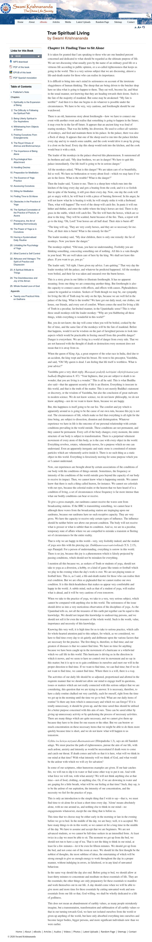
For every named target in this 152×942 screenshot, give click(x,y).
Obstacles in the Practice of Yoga (27, 203)
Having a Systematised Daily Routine (25, 238)
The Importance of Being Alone (25, 152)
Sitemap (122, 931)
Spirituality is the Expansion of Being (27, 103)
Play (12, 56)
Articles (47, 931)
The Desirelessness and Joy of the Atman (25, 279)
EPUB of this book (21, 72)
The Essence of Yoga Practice (24, 179)
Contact (132, 931)
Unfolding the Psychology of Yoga (26, 247)
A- (136, 27)
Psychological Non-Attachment (23, 161)
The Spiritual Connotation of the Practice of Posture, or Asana (27, 212)
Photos (76, 931)
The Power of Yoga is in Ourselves (25, 230)
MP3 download (20, 61)
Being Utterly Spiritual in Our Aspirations (25, 120)
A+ (139, 27)
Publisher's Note (21, 91)
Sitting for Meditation (23, 191)
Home (19, 931)
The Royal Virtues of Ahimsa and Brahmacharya (27, 144)
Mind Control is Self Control (27, 253)
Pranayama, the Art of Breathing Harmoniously (25, 222)
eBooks (37, 931)
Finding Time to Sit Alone (26, 196)
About (28, 931)
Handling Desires (22, 167)
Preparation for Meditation (26, 172)
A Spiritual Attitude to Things (24, 271)
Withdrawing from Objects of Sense (26, 128)
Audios (57, 931)
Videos (67, 931)
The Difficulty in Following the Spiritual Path (26, 112)
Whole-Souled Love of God (27, 285)
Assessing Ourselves (24, 185)
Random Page (108, 931)
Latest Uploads (90, 931)
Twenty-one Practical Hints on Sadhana (26, 297)
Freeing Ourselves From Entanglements (25, 136)
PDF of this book (20, 67)
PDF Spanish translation (24, 77)
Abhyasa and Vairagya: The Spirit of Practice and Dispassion (27, 261)
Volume (38, 56)
